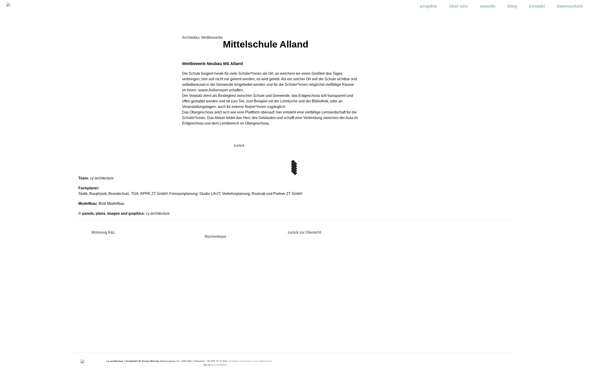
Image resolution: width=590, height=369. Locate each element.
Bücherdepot (215, 236)
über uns (458, 6)
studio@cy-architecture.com (242, 361)
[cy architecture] (26, 4)
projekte (428, 6)
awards (488, 6)
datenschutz (570, 6)
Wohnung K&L (103, 232)
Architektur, (191, 37)
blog (512, 6)
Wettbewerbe (212, 37)
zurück (239, 145)
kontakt (537, 6)
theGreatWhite (219, 364)
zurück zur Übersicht (304, 232)
